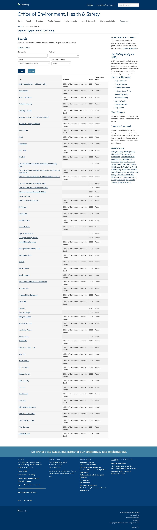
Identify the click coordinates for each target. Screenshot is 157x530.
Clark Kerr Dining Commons (29, 200)
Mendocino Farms (25, 330)
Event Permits (85, 483)
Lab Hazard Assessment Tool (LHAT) (93, 470)
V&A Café (22, 400)
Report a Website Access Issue (29, 485)
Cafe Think (22, 150)
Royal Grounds (24, 361)
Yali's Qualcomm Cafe (26, 420)
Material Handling (121, 98)
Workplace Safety (107, 21)
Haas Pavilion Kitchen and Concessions (33, 282)
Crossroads (23, 213)
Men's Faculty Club (25, 323)
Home (20, 21)
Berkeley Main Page (118, 463)
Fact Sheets (118, 112)
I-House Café (23, 288)
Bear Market (23, 90)
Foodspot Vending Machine (28, 238)
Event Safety (121, 164)
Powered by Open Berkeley (129, 512)
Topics (20, 60)
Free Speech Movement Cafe (29, 248)
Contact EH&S (22, 471)
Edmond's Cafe (24, 227)
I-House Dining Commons (28, 295)
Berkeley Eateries (25, 110)
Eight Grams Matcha (26, 233)
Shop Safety (119, 108)
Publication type (58, 60)
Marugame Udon (25, 317)
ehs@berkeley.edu (130, 48)
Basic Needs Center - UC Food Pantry (32, 84)
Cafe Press (23, 144)
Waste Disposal (54, 21)
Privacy (136, 520)
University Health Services (121, 471)
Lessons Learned (121, 126)
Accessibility (134, 515)
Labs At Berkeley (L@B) (88, 465)
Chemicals (84, 472)
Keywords (22, 52)
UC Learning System (87, 462)
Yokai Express (24, 427)
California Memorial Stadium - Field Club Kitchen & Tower (39, 177)
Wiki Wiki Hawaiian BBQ (27, 407)
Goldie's (21, 262)
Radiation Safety (130, 177)
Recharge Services (118, 180)
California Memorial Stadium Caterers (32, 183)
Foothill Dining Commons (28, 242)
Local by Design (24, 312)
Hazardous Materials (129, 169)
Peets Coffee (23, 336)
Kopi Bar (22, 308)
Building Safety (129, 151)
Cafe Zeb (22, 157)
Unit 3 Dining (23, 394)
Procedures (84, 480)
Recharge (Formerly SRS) (88, 485)
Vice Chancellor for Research (121, 466)
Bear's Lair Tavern (25, 97)
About (28, 21)
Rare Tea (22, 354)
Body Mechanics (121, 81)
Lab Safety (130, 172)
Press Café (23, 341)
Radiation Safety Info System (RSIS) (92, 475)
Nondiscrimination (132, 518)
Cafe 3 (21, 137)
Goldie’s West (24, 268)
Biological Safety (117, 151)
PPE (121, 177)
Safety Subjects (70, 21)
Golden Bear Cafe (25, 255)
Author (52, 52)
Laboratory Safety (121, 94)
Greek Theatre (24, 275)
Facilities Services (118, 474)
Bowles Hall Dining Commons (29, 124)
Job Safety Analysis (118, 172)
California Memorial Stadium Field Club (32, 192)
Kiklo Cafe (22, 301)
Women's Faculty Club (26, 414)
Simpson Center (24, 374)
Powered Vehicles (121, 104)
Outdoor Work (120, 101)
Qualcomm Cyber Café (27, 347)
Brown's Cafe (23, 130)
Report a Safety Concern (105, 5)
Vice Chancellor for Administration (123, 469)
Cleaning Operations (122, 87)
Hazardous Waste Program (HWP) (91, 467)
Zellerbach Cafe (24, 433)
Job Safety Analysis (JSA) (122, 55)
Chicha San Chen (24, 196)
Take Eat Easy (24, 380)
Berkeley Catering (25, 104)
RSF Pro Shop (24, 367)
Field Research (116, 167)
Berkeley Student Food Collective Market (34, 117)
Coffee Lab (23, 207)
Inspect (83, 477)
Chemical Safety (121, 84)
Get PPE (90, 5)
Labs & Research (89, 21)
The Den (22, 387)
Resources (124, 21)
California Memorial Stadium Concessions (33, 188)
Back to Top (135, 527)
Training (39, 21)
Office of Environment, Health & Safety (59, 14)
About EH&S (28, 501)
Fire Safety (127, 167)
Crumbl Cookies (24, 220)
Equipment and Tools (123, 91)
